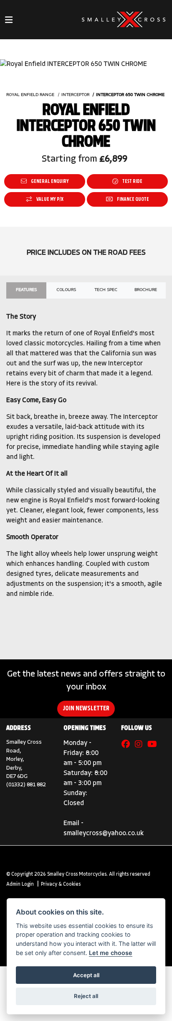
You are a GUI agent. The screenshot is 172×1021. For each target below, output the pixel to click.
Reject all (86, 996)
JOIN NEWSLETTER (86, 708)
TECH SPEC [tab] (105, 290)
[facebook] (127, 745)
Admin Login (20, 884)
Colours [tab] (66, 290)
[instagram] (140, 745)
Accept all (86, 975)
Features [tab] (26, 290)
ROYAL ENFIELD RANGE (30, 95)
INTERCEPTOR (75, 95)
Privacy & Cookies (61, 884)
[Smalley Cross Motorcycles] (123, 20)
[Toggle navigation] (9, 20)
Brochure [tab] (145, 290)
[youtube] (154, 745)
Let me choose (110, 952)
